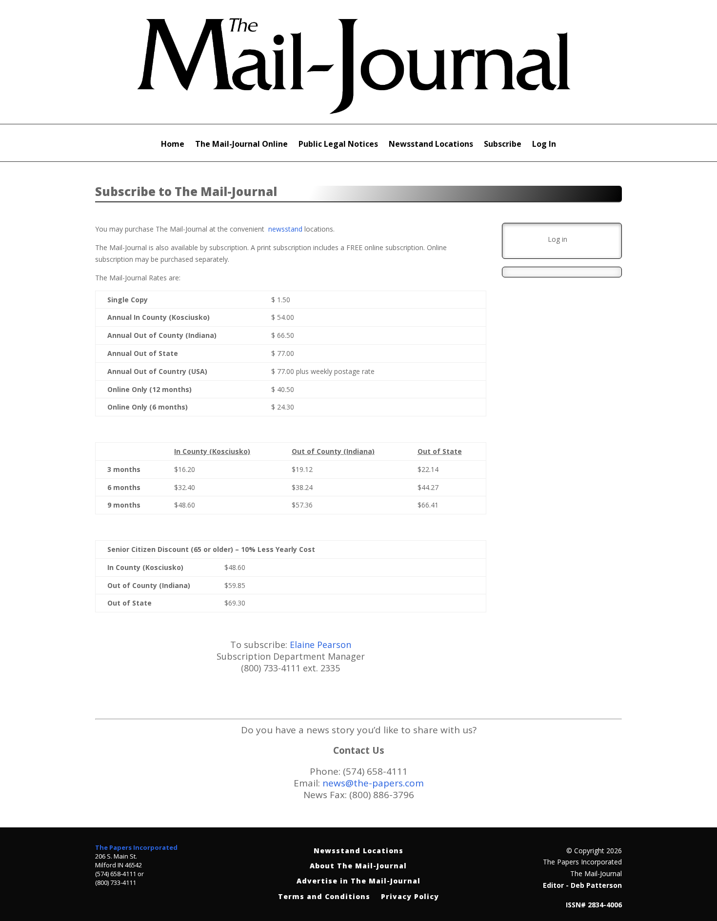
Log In (544, 144)
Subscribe (502, 144)
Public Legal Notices (338, 144)
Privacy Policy (410, 897)
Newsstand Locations (431, 144)
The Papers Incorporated (136, 847)
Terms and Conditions (324, 897)
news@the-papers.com (373, 783)
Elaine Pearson (320, 644)
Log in (557, 239)
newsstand (285, 229)
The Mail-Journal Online (241, 144)
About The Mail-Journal (358, 866)
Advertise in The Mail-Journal (358, 881)
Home (172, 144)
